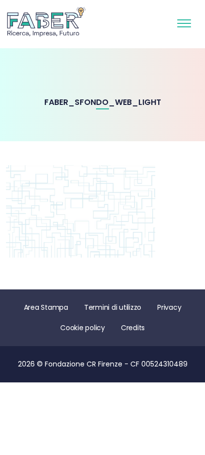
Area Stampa (46, 307)
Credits (133, 328)
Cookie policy (82, 328)
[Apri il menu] (184, 21)
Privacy (169, 307)
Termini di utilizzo (112, 307)
